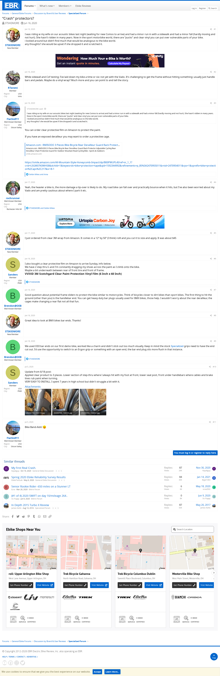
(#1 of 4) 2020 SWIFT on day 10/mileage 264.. (39, 495)
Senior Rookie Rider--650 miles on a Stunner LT (40, 486)
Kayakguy (15, 471)
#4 (215, 182)
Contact (21, 656)
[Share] (211, 29)
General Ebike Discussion (43, 471)
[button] (35, 6)
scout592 (206, 489)
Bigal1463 (206, 480)
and (38, 174)
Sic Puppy (15, 498)
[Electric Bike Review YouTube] (4, 662)
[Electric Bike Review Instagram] (16, 662)
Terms (12, 656)
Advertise (31, 656)
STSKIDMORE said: (35, 108)
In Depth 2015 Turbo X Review (30, 505)
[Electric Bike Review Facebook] (10, 662)
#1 (215, 29)
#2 (215, 72)
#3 (215, 103)
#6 (215, 258)
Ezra (13, 489)
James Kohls (16, 508)
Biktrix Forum (34, 489)
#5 (215, 233)
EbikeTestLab (16, 480)
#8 (215, 315)
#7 (215, 290)
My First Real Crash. (23, 468)
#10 (214, 366)
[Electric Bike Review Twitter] (22, 662)
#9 (215, 341)
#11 (214, 422)
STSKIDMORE (12, 23)
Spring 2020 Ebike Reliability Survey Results (38, 477)
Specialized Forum (42, 508)
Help (4, 656)
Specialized (177, 346)
